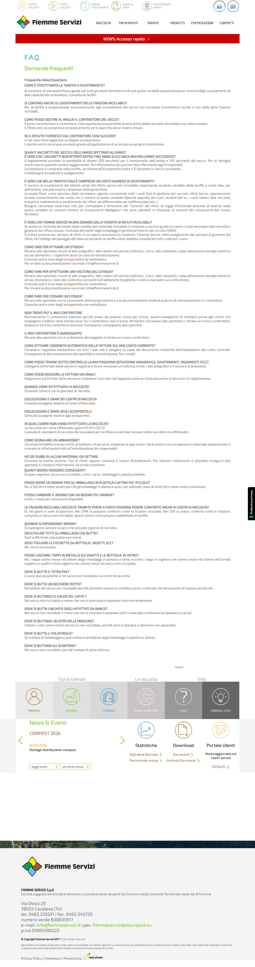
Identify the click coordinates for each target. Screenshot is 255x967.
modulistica (97, 259)
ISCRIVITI (219, 767)
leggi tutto (39, 766)
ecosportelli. (80, 415)
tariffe (91, 95)
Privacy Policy (31, 958)
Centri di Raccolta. (82, 403)
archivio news (73, 766)
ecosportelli (73, 259)
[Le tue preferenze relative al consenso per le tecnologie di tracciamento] (251, 503)
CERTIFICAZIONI (202, 23)
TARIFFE (153, 23)
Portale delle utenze (62, 378)
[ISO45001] (233, 11)
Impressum (53, 958)
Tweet (179, 667)
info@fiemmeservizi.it (56, 444)
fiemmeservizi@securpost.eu (122, 925)
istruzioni (179, 378)
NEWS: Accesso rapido (124, 38)
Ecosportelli (173, 165)
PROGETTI (177, 23)
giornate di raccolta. (76, 391)
